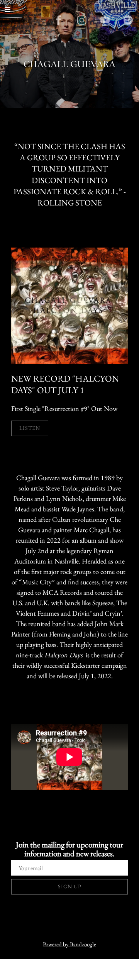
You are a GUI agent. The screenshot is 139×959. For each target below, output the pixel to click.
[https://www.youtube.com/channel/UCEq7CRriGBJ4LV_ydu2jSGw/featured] (105, 20)
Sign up (69, 886)
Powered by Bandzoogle (69, 944)
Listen (29, 427)
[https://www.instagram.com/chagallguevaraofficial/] (81, 20)
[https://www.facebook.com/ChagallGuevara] (58, 20)
